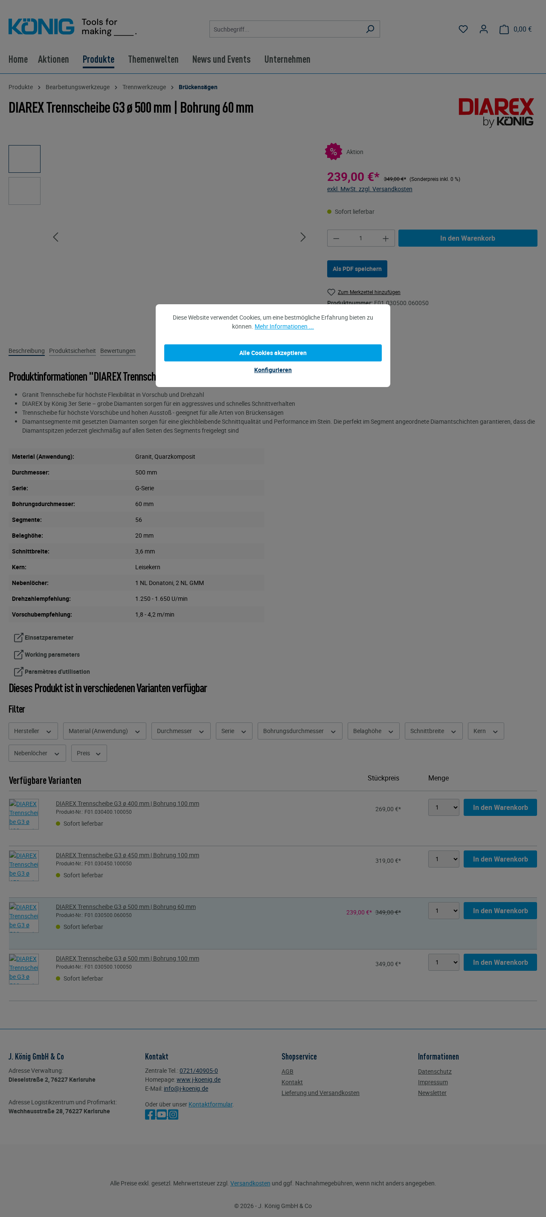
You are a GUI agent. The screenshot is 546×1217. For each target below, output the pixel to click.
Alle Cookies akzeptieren (273, 353)
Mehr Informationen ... (284, 326)
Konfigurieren (273, 370)
